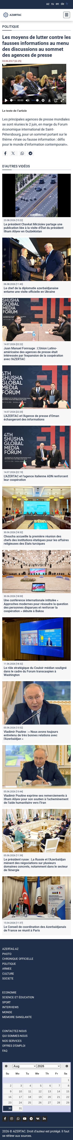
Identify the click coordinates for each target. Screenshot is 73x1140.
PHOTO (6, 954)
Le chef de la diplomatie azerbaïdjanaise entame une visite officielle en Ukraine (31, 289)
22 (67, 1096)
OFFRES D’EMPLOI (13, 1045)
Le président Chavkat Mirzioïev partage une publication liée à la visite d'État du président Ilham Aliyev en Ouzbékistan (33, 228)
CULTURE (8, 973)
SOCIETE (7, 978)
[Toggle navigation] (65, 15)
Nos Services (12, 1041)
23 (9, 1102)
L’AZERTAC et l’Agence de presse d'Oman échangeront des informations (31, 417)
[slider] (13, 100)
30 (9, 1108)
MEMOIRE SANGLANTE (17, 1017)
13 (49, 1091)
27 (49, 1102)
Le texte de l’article (14, 110)
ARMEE (7, 968)
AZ (47, 4)
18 (29, 1096)
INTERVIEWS (10, 1007)
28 (58, 1102)
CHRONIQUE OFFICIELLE (17, 958)
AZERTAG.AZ (10, 949)
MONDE (7, 1012)
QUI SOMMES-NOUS (15, 1036)
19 (40, 1096)
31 (20, 1108)
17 (20, 1096)
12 (40, 1091)
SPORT (6, 1002)
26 (40, 1102)
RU (52, 4)
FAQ (4, 1050)
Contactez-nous (14, 1031)
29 (67, 1102)
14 (58, 1091)
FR (67, 4)
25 (29, 1102)
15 (67, 1091)
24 (20, 1102)
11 (29, 1091)
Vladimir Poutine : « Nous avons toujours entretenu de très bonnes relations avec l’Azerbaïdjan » (31, 735)
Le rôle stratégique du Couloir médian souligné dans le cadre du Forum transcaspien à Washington (35, 671)
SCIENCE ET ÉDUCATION (18, 997)
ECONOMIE (9, 992)
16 (9, 1096)
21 (58, 1096)
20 (49, 1096)
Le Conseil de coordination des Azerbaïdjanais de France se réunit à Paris (35, 928)
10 (20, 1091)
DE (62, 4)
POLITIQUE (10, 26)
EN (57, 4)
